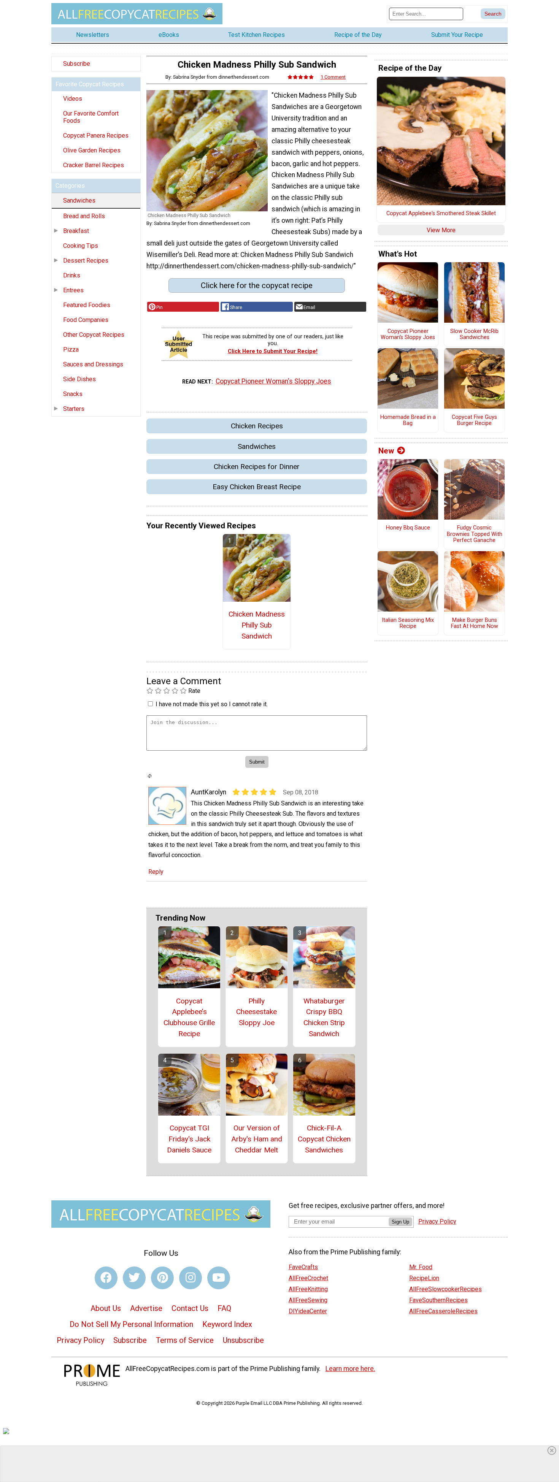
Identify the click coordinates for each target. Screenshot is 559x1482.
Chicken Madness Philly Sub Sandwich (257, 625)
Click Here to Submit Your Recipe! (273, 351)
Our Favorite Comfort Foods (91, 117)
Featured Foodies (86, 305)
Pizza (71, 349)
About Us (106, 1308)
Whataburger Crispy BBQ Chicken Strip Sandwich (324, 1017)
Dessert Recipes (85, 260)
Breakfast (76, 231)
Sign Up (400, 1222)
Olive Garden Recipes (92, 150)
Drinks (71, 275)
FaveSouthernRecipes (438, 1300)
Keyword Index (227, 1324)
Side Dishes (79, 379)
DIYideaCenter (308, 1311)
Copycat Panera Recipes (96, 135)
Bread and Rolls (84, 216)
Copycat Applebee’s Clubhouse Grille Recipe (189, 1017)
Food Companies (85, 319)
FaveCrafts (303, 1267)
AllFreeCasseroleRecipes (443, 1311)
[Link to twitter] (134, 1277)
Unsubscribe (243, 1340)
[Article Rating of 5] (300, 77)
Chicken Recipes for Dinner (257, 466)
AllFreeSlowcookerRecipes (445, 1289)
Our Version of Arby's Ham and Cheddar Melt (256, 1139)
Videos (72, 98)
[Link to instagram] (190, 1277)
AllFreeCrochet (308, 1278)
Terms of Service (185, 1340)
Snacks (73, 394)
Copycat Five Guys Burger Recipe (474, 420)
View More (441, 230)
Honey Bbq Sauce (408, 528)
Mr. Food (420, 1267)
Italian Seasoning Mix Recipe (408, 623)
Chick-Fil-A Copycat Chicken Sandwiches (324, 1139)
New (386, 450)
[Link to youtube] (218, 1277)
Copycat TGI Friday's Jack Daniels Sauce (189, 1139)
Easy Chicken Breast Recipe (257, 486)
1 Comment (333, 77)
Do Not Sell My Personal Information (131, 1324)
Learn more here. (350, 1369)
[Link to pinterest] (162, 1277)
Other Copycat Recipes (93, 334)
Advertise (146, 1308)
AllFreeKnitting (308, 1289)
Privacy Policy (80, 1340)
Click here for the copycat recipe (257, 285)
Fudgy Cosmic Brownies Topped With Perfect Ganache (474, 534)
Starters (73, 408)
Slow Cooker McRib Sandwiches (474, 334)
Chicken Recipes (257, 426)
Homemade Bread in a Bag (408, 420)
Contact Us (190, 1308)
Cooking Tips (80, 245)
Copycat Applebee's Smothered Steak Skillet (441, 214)
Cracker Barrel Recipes (93, 165)
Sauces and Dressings (93, 364)
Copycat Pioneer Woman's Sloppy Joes (273, 381)
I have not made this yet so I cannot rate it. (212, 704)
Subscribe (76, 63)
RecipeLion (424, 1278)
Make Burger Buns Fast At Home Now (474, 623)
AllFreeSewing (308, 1300)
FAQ (224, 1308)
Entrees (73, 290)
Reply (156, 871)
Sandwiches (79, 200)
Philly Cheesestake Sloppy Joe (256, 1012)
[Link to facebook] (106, 1277)
